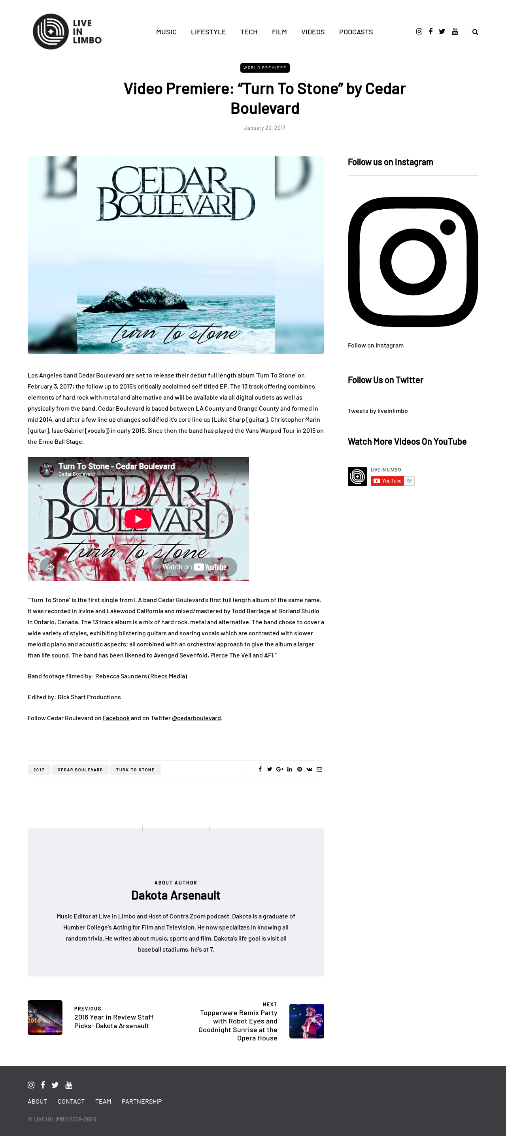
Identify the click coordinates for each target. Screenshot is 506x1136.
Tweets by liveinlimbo (378, 410)
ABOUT (37, 1101)
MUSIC (166, 31)
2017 (39, 769)
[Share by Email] (319, 769)
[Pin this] (299, 769)
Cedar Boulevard (80, 769)
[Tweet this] (270, 769)
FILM (279, 31)
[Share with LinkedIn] (290, 769)
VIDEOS (313, 31)
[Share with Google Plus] (280, 769)
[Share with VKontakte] (309, 769)
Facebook (116, 717)
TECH (249, 31)
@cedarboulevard (196, 717)
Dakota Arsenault (176, 895)
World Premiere (265, 67)
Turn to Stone (135, 769)
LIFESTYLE (208, 31)
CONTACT (71, 1101)
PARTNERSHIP (142, 1101)
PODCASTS (356, 31)
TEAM (103, 1101)
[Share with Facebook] (260, 769)
